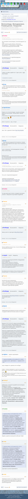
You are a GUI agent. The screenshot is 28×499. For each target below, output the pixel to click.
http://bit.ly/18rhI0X (14, 295)
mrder (4, 441)
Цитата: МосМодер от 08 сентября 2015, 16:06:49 (13, 359)
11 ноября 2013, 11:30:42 (6, 203)
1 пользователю (4, 77)
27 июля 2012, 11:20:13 (6, 165)
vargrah (5, 255)
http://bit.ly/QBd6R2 (6, 62)
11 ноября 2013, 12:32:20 (6, 277)
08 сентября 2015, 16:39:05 (6, 356)
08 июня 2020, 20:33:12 (6, 476)
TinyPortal (6, 495)
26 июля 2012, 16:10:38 (7, 146)
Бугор (4, 84)
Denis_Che (13, 19)
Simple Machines (17, 496)
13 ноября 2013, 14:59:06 (6, 293)
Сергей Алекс (6, 107)
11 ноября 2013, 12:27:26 (6, 257)
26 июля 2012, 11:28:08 (6, 127)
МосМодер (9, 19)
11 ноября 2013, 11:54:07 (6, 229)
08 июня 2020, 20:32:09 (6, 443)
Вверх (2, 487)
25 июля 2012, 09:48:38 (6, 90)
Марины (17, 181)
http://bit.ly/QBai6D (6, 55)
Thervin (5, 201)
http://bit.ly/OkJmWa (19, 130)
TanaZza (5, 409)
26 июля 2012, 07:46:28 (6, 109)
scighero (5, 354)
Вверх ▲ (21, 495)
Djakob (5, 306)
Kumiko (5, 35)
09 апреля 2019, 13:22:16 (6, 410)
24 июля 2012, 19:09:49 (6, 37)
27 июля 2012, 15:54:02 (6, 190)
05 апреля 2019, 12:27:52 (6, 382)
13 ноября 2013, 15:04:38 (6, 307)
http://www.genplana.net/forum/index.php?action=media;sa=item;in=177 (11, 180)
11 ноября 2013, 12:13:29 (6, 244)
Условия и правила (16, 495)
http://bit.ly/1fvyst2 (19, 232)
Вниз (2, 32)
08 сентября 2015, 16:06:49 (6, 320)
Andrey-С (5, 380)
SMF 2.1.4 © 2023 (11, 496)
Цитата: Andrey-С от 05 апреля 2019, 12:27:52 (13, 413)
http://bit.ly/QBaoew (6, 58)
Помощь (10, 495)
